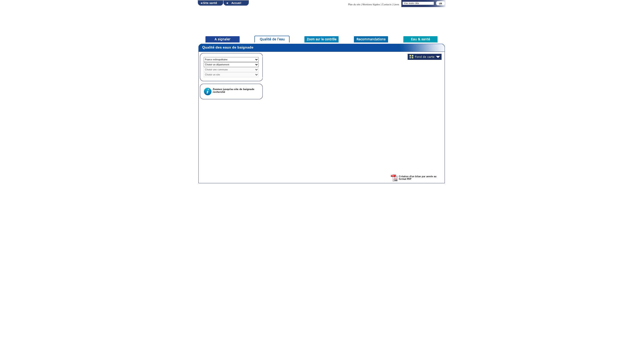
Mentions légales (371, 4)
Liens (396, 4)
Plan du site (354, 4)
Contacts (387, 4)
